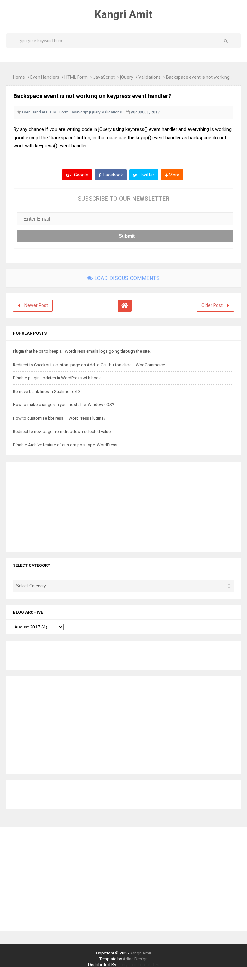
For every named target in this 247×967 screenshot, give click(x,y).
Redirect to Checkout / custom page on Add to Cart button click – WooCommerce (89, 364)
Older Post (212, 305)
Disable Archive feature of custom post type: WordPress (65, 444)
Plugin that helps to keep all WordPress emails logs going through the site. (82, 351)
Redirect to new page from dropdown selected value (62, 431)
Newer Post (36, 305)
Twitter (146, 174)
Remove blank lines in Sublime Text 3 (47, 391)
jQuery (126, 77)
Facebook (112, 174)
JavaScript (104, 77)
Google (80, 174)
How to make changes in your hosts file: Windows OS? (63, 404)
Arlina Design (135, 958)
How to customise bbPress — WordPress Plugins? (59, 418)
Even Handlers (44, 77)
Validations (149, 77)
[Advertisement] (53, 505)
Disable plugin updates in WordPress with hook (57, 377)
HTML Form (76, 77)
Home (19, 77)
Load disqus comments (126, 278)
